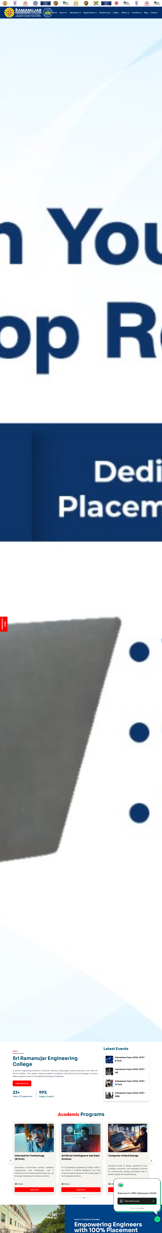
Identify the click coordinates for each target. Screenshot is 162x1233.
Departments (89, 12)
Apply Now (34, 1189)
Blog (146, 12)
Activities (135, 12)
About (62, 12)
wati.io (141, 1208)
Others (124, 12)
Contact (153, 12)
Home (54, 12)
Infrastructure (105, 12)
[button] (137, 1201)
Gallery (116, 12)
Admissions (74, 12)
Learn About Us (22, 1083)
